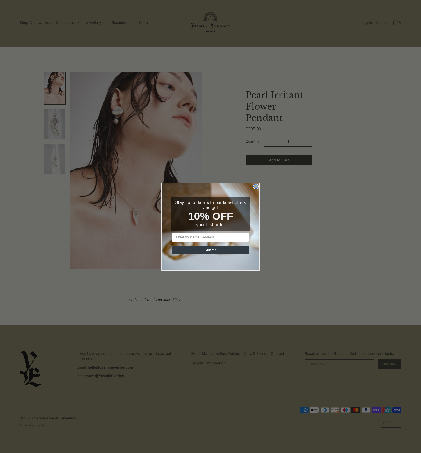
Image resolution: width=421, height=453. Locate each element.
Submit (210, 250)
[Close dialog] (256, 186)
